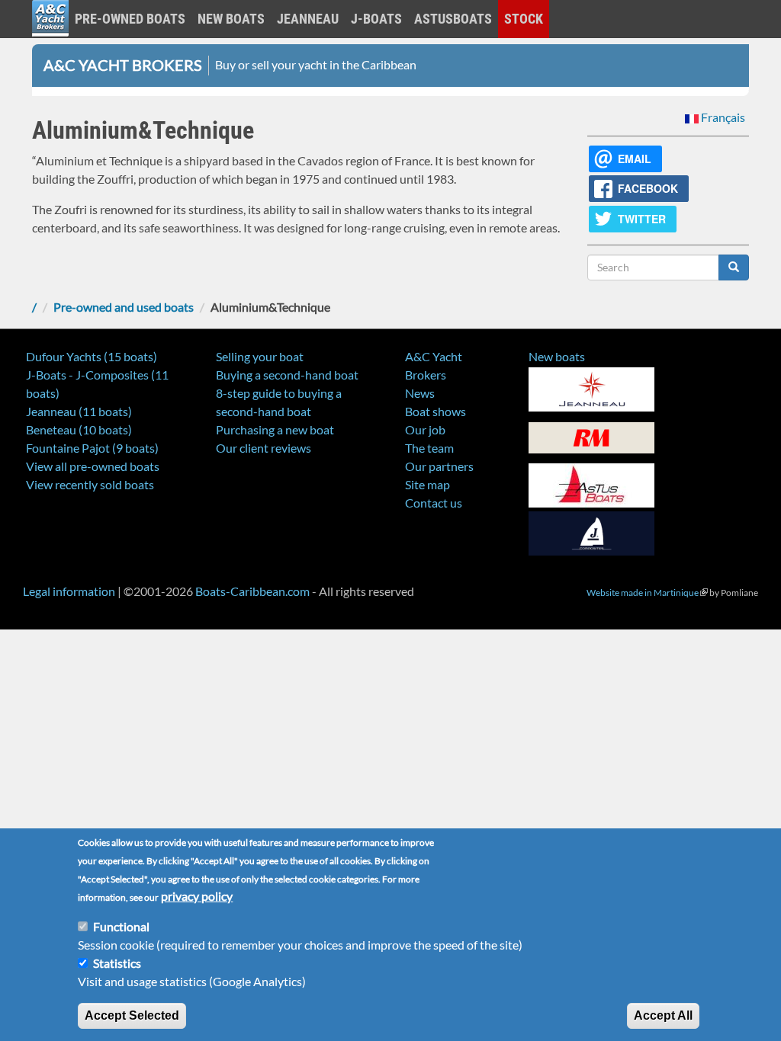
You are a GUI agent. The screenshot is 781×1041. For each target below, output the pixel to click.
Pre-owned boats (130, 19)
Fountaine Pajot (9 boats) (92, 447)
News (420, 393)
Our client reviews (263, 447)
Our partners (439, 466)
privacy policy (197, 896)
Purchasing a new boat (275, 429)
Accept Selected (132, 1015)
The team (429, 447)
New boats (231, 19)
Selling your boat (260, 356)
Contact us (433, 502)
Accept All (663, 1015)
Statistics (117, 963)
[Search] (733, 267)
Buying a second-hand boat (287, 374)
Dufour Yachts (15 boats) (91, 356)
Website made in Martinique (647, 592)
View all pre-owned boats (92, 466)
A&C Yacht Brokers (50, 37)
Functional (121, 926)
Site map (427, 484)
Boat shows (435, 411)
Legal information (69, 591)
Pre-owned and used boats (123, 306)
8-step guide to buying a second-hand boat (279, 402)
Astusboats (453, 19)
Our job (425, 429)
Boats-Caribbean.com (252, 591)
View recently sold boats (90, 484)
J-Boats (376, 19)
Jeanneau (308, 19)
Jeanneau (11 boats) (79, 411)
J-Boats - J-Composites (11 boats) (97, 383)
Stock (523, 19)
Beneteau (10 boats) (79, 429)
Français (722, 117)
